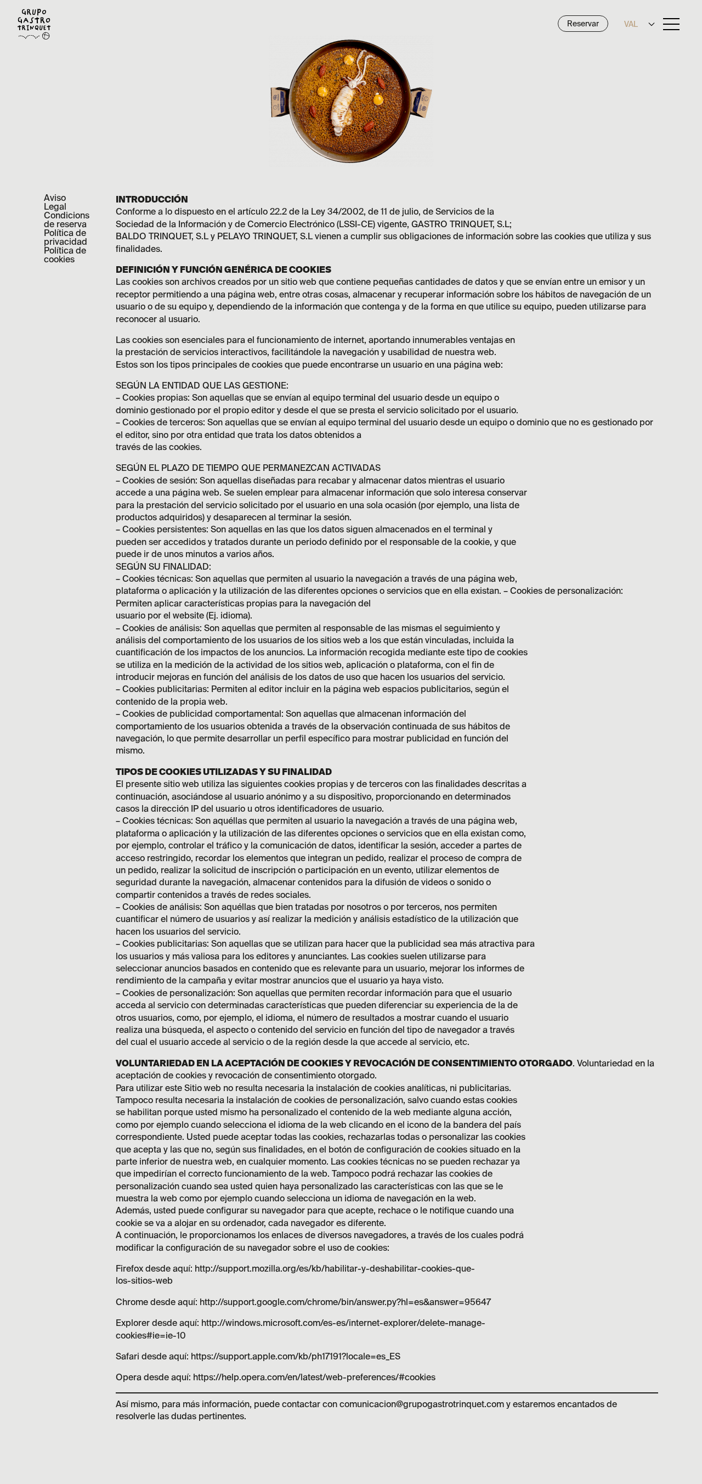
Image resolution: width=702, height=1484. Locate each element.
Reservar (583, 23)
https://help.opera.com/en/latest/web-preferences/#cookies (314, 1377)
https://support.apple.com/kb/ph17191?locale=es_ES (295, 1356)
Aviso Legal (55, 202)
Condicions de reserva (66, 219)
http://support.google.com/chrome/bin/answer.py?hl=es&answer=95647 (345, 1302)
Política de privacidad (65, 237)
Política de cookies (65, 254)
